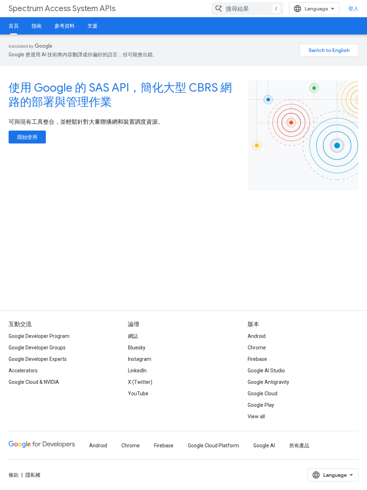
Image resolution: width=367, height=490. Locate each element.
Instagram (139, 359)
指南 (37, 26)
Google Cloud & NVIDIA (34, 382)
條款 (14, 475)
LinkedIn (137, 370)
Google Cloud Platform (213, 445)
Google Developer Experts (38, 359)
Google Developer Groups (37, 347)
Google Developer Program (39, 336)
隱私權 (32, 475)
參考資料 (64, 26)
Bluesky (137, 347)
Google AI (264, 445)
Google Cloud (262, 393)
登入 (353, 8)
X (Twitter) (140, 382)
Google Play (261, 405)
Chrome (257, 347)
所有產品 (299, 445)
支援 (92, 26)
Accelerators (23, 370)
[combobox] (247, 8)
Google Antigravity (268, 382)
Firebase (257, 359)
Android (257, 336)
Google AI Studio (266, 370)
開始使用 (27, 137)
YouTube (138, 393)
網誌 (133, 336)
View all (256, 416)
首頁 (14, 26)
